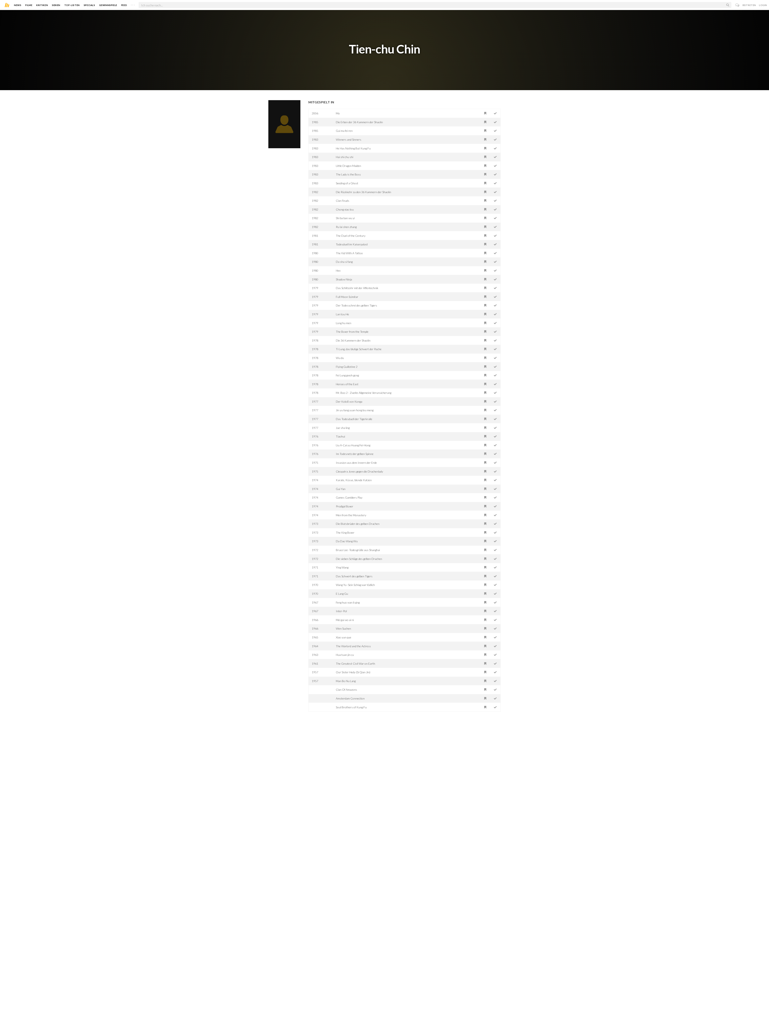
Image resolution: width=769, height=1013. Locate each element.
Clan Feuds (342, 200)
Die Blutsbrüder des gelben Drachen (357, 523)
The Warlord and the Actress (353, 646)
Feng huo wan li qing (348, 602)
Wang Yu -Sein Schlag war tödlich (355, 585)
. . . (133, 4)
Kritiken (42, 5)
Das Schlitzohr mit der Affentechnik (357, 288)
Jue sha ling (343, 427)
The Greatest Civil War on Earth (355, 663)
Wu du (340, 358)
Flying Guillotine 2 (346, 366)
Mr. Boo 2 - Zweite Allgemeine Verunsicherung (363, 392)
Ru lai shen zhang (346, 227)
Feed (124, 5)
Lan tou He (342, 314)
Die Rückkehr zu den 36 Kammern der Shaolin (363, 192)
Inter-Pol (341, 611)
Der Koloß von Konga (349, 401)
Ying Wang (342, 567)
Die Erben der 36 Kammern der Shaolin (359, 122)
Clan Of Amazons (346, 689)
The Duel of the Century (350, 235)
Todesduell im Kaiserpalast (352, 244)
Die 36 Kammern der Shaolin (353, 340)
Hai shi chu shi (344, 157)
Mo (338, 113)
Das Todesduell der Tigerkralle (354, 419)
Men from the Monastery (351, 515)
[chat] (737, 5)
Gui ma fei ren (344, 130)
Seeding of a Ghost (347, 183)
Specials (89, 5)
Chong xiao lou (345, 209)
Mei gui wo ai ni (345, 620)
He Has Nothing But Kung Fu (353, 148)
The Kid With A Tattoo (349, 253)
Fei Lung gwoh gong (347, 375)
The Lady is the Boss (348, 174)
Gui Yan (340, 489)
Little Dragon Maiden (348, 165)
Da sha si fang (344, 261)
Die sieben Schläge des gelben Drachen (359, 558)
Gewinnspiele (108, 5)
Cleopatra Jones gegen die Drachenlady (359, 471)
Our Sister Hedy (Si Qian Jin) (353, 672)
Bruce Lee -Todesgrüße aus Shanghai (358, 550)
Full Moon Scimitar (347, 296)
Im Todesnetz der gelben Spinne (354, 454)
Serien (56, 5)
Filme (28, 5)
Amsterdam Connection (350, 698)
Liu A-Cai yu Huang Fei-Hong (353, 445)
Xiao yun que (343, 637)
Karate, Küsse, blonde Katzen (354, 480)
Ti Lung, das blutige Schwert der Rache (358, 349)
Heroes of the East (347, 384)
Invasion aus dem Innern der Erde (356, 462)
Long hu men (343, 323)
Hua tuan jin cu (345, 654)
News (17, 5)
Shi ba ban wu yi (345, 218)
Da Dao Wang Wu (347, 541)
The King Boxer (345, 532)
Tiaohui (340, 436)
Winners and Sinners (348, 139)
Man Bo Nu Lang (346, 681)
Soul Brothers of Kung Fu (351, 707)
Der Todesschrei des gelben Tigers (356, 305)
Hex (338, 270)
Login (763, 5)
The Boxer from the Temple (352, 331)
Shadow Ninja (344, 279)
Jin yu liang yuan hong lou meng (354, 410)
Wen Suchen (343, 628)
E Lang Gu (342, 593)
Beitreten (749, 5)
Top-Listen (72, 5)
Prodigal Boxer (344, 506)
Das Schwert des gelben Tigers (354, 576)
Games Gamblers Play (349, 497)
